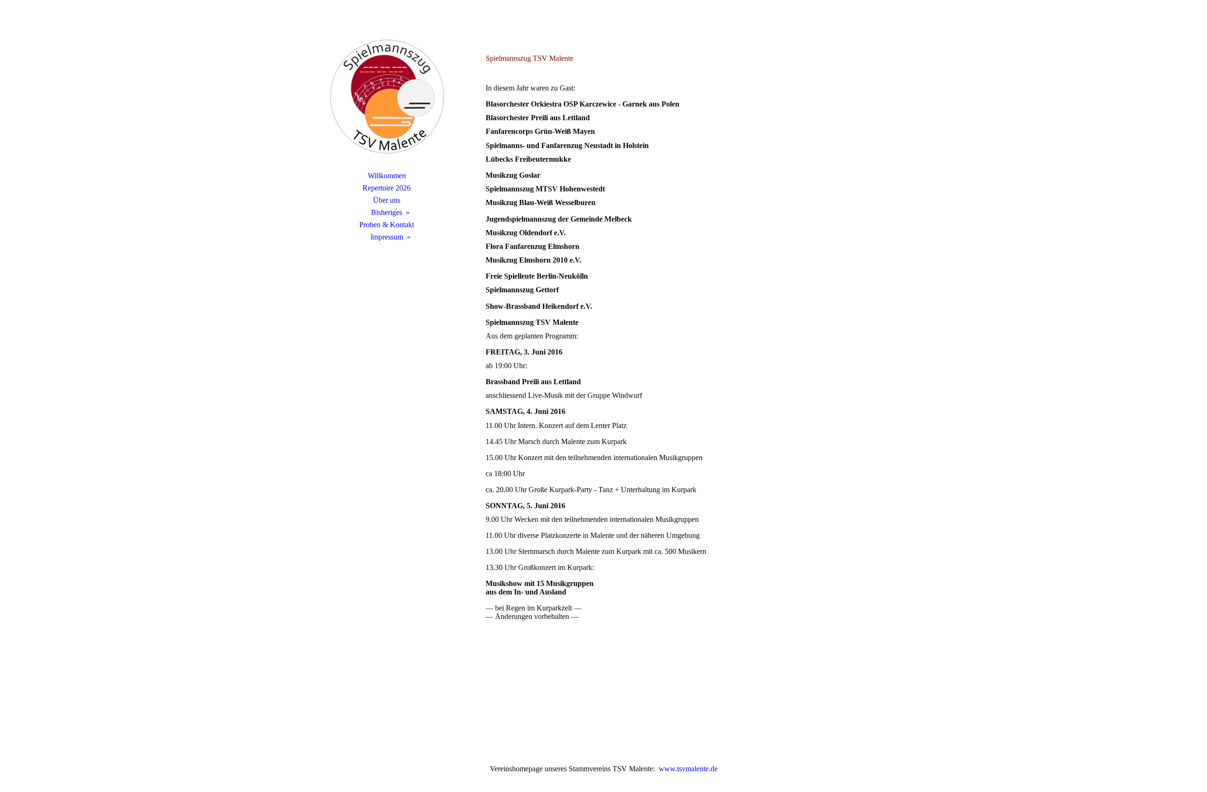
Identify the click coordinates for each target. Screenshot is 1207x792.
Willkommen (387, 176)
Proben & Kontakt (386, 225)
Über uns (386, 200)
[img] (387, 97)
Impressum (387, 237)
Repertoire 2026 (387, 188)
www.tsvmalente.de (687, 769)
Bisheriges (386, 212)
